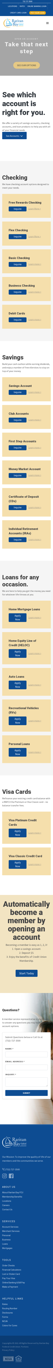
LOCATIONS (12, 6)
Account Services (10, 1227)
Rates (5, 1304)
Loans (5, 1244)
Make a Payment (10, 1287)
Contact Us (7, 1209)
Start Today (26, 973)
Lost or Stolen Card (11, 1274)
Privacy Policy (8, 1350)
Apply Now (18, 617)
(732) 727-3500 (12, 1169)
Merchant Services (11, 1231)
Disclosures (7, 1313)
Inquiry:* (10, 1074)
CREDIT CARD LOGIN (18, 12)
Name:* (9, 1049)
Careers (6, 1205)
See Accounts (13, 135)
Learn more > (34, 264)
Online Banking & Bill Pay (13, 1282)
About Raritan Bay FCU (12, 1192)
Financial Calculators (11, 1270)
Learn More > (34, 208)
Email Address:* (15, 1061)
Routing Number (9, 1308)
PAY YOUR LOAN (37, 12)
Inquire (17, 209)
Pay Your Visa (8, 1278)
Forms (5, 1317)
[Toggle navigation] (47, 23)
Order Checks (8, 1265)
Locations (6, 1201)
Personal (6, 1235)
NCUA (5, 1321)
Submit (26, 1093)
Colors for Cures (9, 1325)
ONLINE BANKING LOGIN (36, 6)
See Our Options (26, 65)
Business (6, 1239)
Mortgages (7, 1248)
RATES (22, 6)
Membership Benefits (12, 1197)
